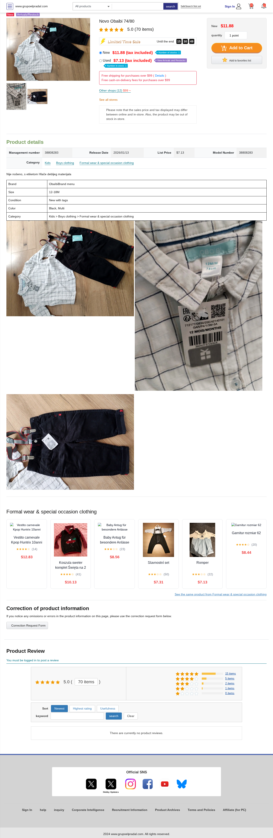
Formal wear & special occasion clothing (107, 163)
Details (159, 75)
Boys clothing (65, 163)
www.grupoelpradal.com (31, 6)
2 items (229, 683)
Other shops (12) (115, 90)
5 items (229, 678)
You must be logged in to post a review (32, 660)
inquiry (59, 810)
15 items (230, 673)
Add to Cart (240, 47)
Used (144, 62)
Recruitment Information (129, 810)
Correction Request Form (28, 625)
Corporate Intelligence (88, 810)
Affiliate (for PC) (234, 810)
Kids (48, 163)
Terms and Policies (201, 810)
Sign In (230, 6)
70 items (86, 681)
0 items (229, 693)
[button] (264, 6)
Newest (59, 708)
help (43, 810)
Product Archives (167, 810)
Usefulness (107, 708)
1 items (229, 688)
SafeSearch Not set (191, 6)
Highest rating (82, 708)
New (141, 52)
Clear (130, 716)
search (170, 6)
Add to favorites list (240, 60)
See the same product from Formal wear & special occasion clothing (221, 594)
